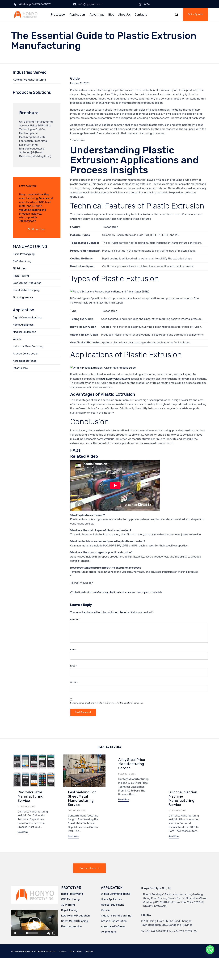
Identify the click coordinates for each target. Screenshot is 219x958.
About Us (124, 14)
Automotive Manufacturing (29, 79)
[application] (34, 923)
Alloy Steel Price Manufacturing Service (131, 764)
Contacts (141, 14)
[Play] (15, 933)
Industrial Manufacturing (28, 346)
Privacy (62, 951)
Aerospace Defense (24, 360)
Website (74, 682)
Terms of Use (76, 951)
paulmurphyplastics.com (115, 378)
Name (73, 649)
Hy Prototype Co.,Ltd (27, 951)
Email (73, 666)
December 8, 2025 (26, 806)
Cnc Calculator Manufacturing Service (30, 796)
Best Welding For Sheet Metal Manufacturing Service (82, 798)
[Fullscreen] (53, 933)
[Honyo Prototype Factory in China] (25, 14)
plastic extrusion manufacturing (91, 592)
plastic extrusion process (122, 592)
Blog (111, 14)
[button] (195, 14)
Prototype (58, 14)
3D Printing (19, 268)
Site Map (89, 951)
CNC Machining (22, 261)
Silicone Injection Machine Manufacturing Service (183, 798)
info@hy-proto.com (90, 4)
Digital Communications (27, 317)
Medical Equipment (24, 331)
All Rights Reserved (47, 951)
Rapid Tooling (21, 275)
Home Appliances (23, 324)
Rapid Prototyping (24, 254)
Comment (75, 619)
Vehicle (17, 339)
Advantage (97, 14)
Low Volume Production (27, 282)
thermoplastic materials (149, 592)
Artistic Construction (25, 353)
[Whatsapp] (210, 949)
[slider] (32, 933)
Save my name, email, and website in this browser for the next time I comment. (106, 703)
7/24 (147, 4)
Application (77, 14)
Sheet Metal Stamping (26, 290)
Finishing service (23, 297)
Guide (75, 78)
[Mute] (48, 933)
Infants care (20, 368)
